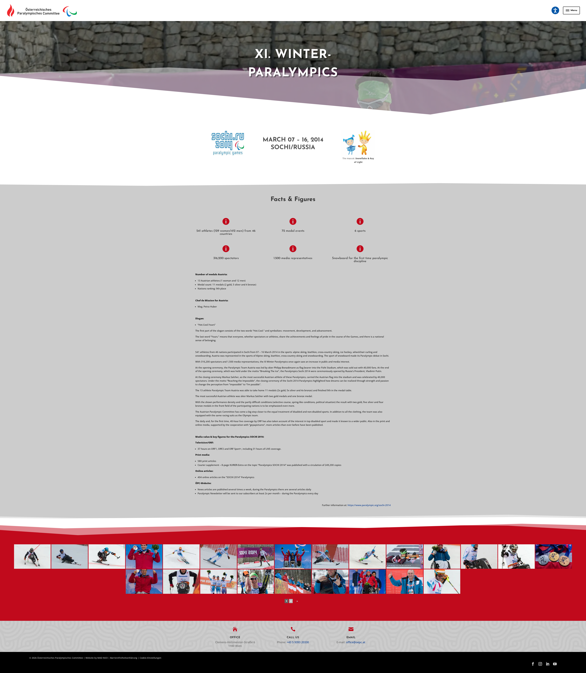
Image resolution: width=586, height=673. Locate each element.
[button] (555, 10)
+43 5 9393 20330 (298, 642)
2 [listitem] (290, 601)
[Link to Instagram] (540, 664)
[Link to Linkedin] (547, 664)
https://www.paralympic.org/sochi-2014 (369, 505)
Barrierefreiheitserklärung (123, 657)
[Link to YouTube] (555, 664)
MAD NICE (102, 657)
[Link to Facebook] (533, 664)
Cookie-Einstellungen (150, 657)
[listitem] (297, 601)
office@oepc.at (355, 642)
